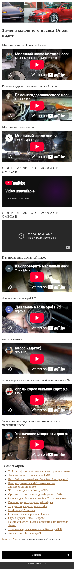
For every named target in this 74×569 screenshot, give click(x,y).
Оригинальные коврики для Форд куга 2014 (35, 494)
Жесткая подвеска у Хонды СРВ (28, 490)
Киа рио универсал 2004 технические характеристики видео (31, 485)
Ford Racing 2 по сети (21, 510)
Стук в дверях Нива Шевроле (26, 518)
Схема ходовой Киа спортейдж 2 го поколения (37, 498)
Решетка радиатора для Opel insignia (30, 502)
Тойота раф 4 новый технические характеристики (39, 471)
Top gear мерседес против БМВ (27, 506)
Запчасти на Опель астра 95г (26, 533)
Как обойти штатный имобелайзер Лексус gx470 (38, 479)
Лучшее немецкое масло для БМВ (29, 475)
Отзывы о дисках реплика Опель (28, 514)
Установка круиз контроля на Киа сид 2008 (35, 529)
